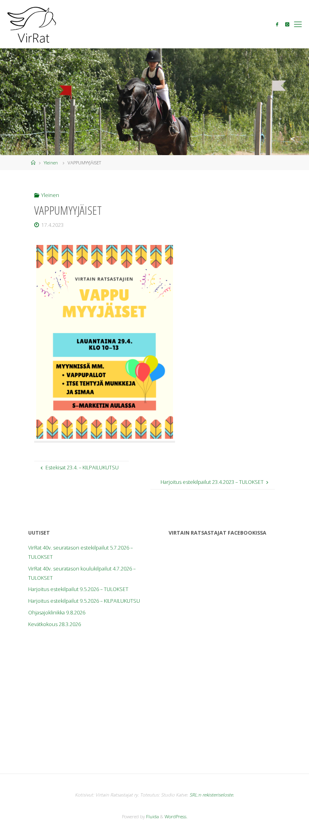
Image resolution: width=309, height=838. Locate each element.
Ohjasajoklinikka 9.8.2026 (56, 612)
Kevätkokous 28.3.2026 (54, 624)
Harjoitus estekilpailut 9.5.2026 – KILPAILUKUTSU (84, 600)
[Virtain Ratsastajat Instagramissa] (287, 24)
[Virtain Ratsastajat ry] (32, 24)
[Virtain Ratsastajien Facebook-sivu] (277, 24)
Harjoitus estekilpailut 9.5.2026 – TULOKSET (78, 589)
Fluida (152, 816)
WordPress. (176, 816)
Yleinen (51, 163)
